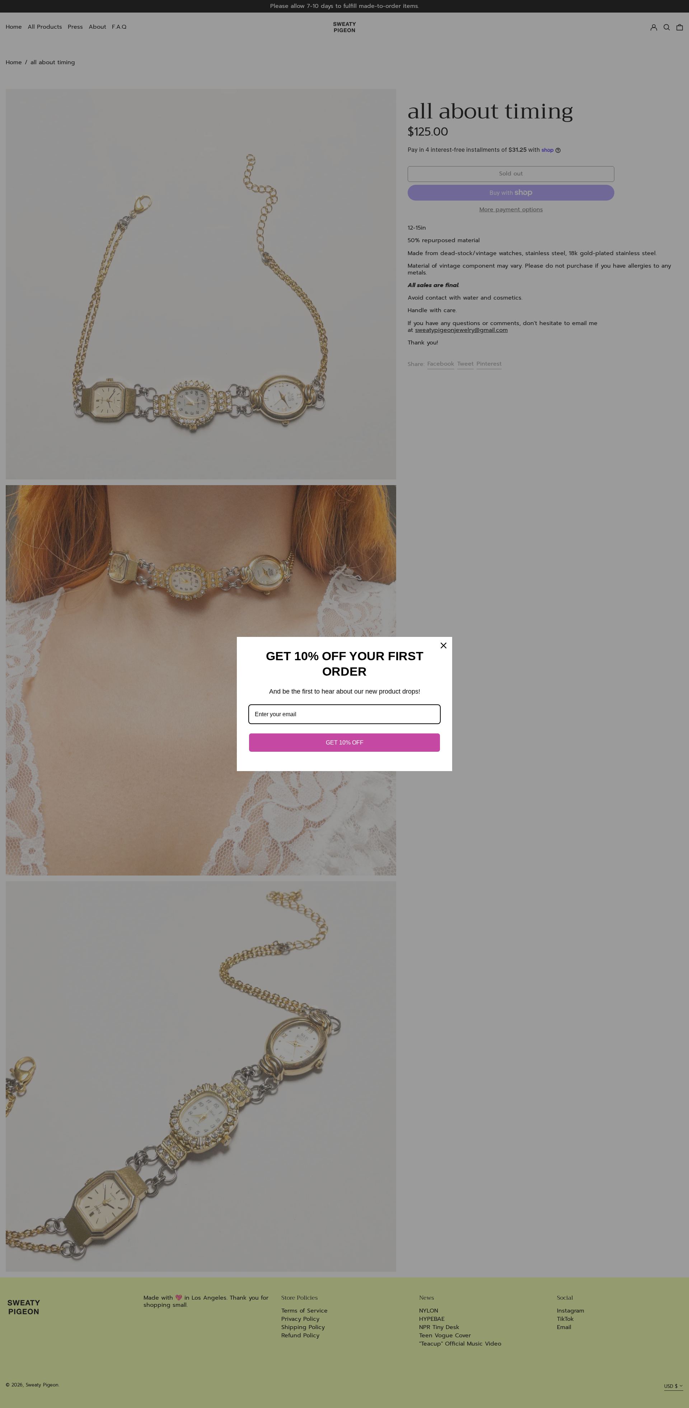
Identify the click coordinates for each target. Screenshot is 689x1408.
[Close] (443, 645)
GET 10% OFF (345, 743)
